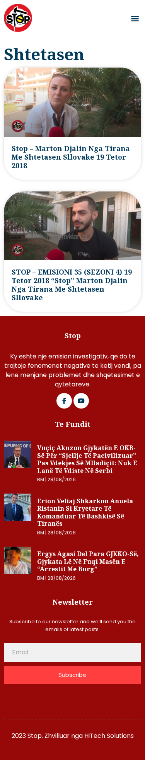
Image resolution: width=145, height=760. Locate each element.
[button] (134, 18)
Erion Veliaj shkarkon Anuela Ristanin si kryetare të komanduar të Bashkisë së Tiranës (85, 512)
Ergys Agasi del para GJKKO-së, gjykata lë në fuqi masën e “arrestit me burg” (88, 561)
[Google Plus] (81, 401)
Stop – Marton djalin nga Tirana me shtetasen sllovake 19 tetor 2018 (71, 157)
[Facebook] (64, 401)
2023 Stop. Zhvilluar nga (48, 735)
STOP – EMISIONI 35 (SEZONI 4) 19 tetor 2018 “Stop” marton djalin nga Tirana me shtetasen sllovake (72, 284)
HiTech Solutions (109, 735)
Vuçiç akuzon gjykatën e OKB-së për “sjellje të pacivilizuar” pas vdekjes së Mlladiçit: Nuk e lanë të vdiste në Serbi (87, 459)
